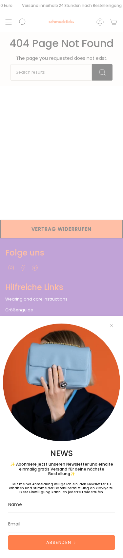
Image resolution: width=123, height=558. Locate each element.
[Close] (111, 326)
